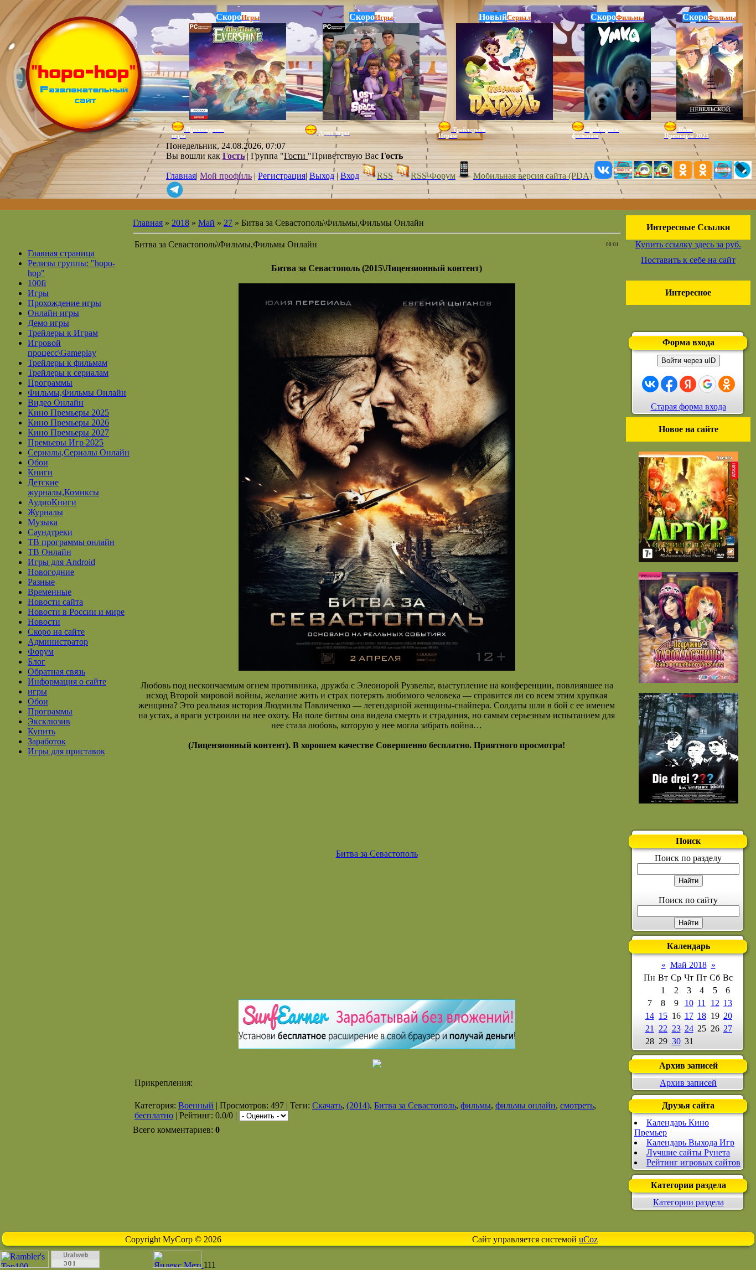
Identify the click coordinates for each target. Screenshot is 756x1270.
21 (649, 1028)
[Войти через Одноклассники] (726, 384)
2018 (180, 222)
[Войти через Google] (707, 384)
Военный (196, 1105)
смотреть (577, 1105)
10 (689, 1003)
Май (206, 222)
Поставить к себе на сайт (688, 260)
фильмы (475, 1105)
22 (663, 1028)
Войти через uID (688, 360)
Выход (321, 175)
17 (689, 1015)
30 (676, 1041)
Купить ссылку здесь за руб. (688, 244)
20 (727, 1015)
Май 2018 (688, 965)
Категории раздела (688, 1202)
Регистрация (281, 175)
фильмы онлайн (525, 1105)
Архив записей (688, 1082)
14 (649, 1015)
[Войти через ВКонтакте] (650, 384)
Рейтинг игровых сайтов (693, 1162)
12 (715, 1003)
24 (689, 1028)
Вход (349, 175)
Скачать (327, 1105)
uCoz (588, 1239)
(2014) (358, 1105)
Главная (181, 175)
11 (701, 1003)
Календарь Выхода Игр (690, 1142)
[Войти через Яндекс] (688, 384)
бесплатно (153, 1115)
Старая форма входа (688, 406)
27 (228, 222)
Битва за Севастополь (415, 1105)
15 (663, 1015)
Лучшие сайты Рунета (688, 1152)
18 (701, 1015)
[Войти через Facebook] (669, 384)
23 (676, 1028)
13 (727, 1003)
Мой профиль (226, 175)
